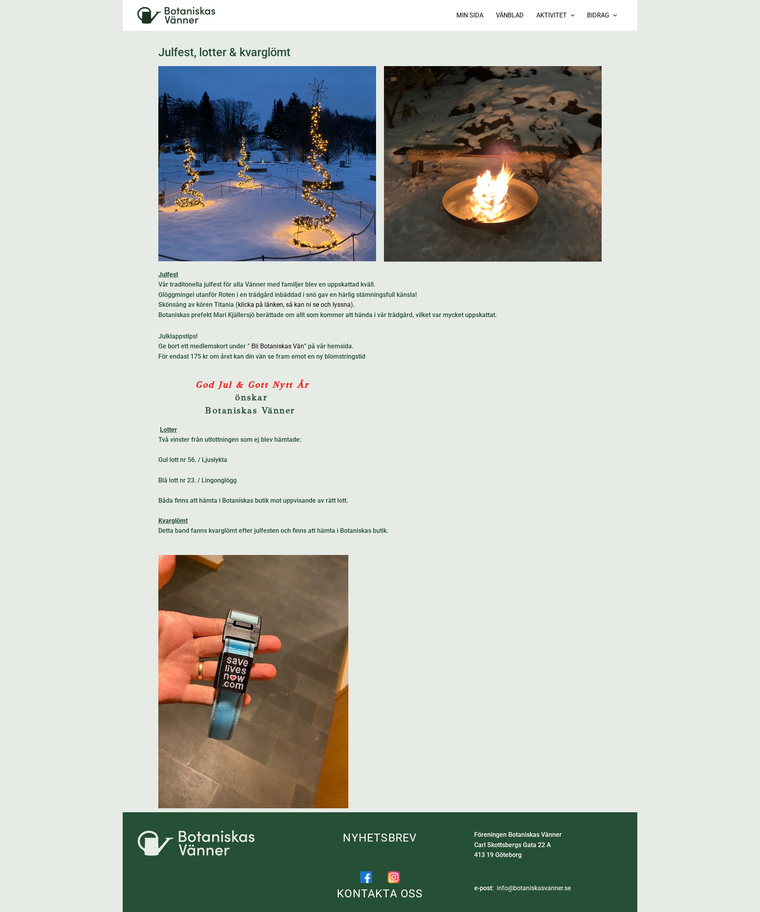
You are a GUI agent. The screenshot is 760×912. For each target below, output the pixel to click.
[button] (571, 15)
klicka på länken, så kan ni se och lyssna (294, 304)
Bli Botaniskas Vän (277, 346)
